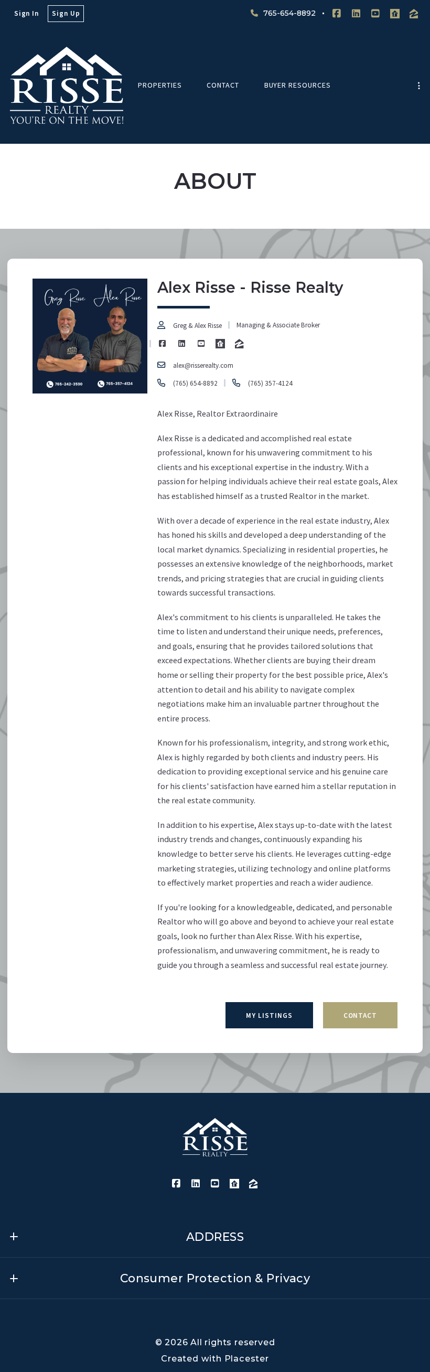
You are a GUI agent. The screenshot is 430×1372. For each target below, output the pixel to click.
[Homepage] (66, 85)
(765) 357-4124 (270, 383)
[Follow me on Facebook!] (336, 13)
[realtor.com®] (395, 13)
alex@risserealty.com (203, 365)
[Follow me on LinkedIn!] (356, 13)
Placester (246, 1358)
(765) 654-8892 (195, 383)
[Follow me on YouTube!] (375, 13)
